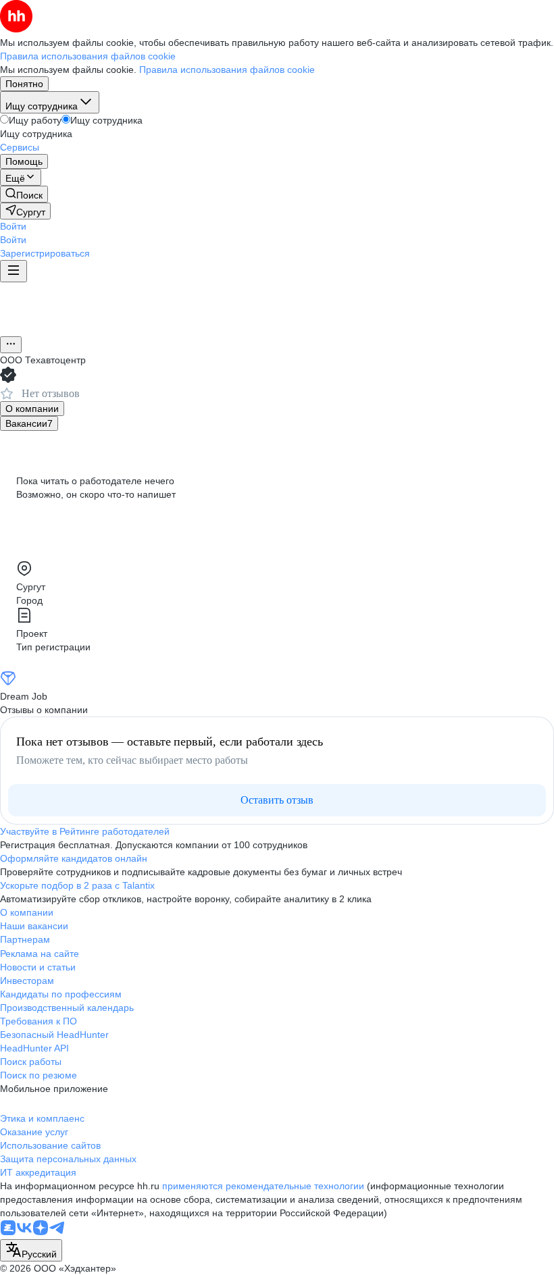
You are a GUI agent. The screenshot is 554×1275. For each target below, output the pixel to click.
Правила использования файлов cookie (227, 69)
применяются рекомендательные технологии (263, 1185)
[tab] (32, 408)
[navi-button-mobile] (13, 271)
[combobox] (31, 1250)
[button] (13, 226)
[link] (24, 194)
